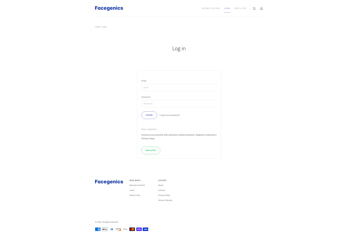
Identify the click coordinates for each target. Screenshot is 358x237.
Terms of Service (165, 200)
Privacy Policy (164, 195)
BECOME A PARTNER (211, 8)
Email (143, 81)
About (160, 185)
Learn (132, 190)
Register (151, 150)
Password (145, 97)
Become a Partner (137, 185)
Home (97, 27)
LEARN (227, 8)
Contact (161, 190)
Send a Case (134, 195)
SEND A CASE (240, 8)
